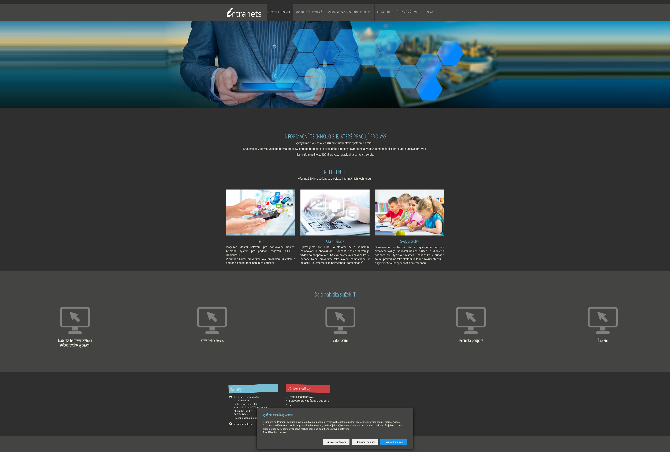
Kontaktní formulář (309, 12)
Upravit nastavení (336, 442)
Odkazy (429, 12)
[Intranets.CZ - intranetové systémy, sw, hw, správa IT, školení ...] (244, 12)
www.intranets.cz (243, 424)
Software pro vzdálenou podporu (350, 12)
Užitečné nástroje (407, 12)
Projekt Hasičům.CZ (301, 396)
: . (440, 12)
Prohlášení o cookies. (275, 432)
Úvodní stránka (280, 12)
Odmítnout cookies (365, 442)
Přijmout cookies (394, 442)
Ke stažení (383, 12)
